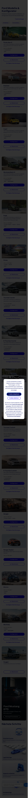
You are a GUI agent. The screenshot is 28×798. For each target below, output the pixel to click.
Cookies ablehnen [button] (14, 398)
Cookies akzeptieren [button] (14, 394)
